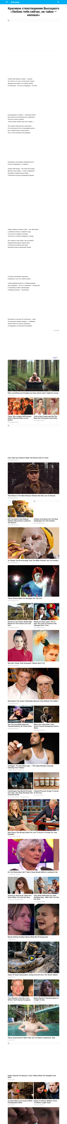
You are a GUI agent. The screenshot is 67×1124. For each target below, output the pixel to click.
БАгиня (15, 2)
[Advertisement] (33, 64)
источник (56, 330)
